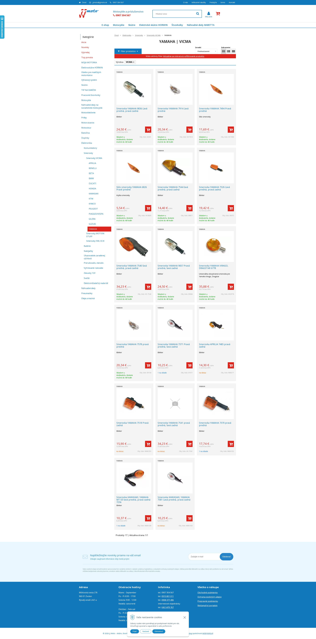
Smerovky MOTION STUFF (95, 235)
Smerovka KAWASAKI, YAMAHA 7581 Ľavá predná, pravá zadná (174, 498)
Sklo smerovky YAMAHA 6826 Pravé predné (131, 188)
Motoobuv (86, 127)
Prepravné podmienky (208, 601)
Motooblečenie (88, 112)
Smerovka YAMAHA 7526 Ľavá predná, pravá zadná (214, 188)
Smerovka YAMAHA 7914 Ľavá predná (173, 109)
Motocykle (118, 24)
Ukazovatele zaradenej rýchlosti (94, 257)
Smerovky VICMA (153, 35)
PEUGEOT (93, 208)
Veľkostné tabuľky (199, 2)
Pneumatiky (86, 293)
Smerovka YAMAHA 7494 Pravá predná (215, 109)
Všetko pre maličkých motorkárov (91, 74)
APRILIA (92, 163)
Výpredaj (85, 52)
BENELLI (93, 168)
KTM (91, 198)
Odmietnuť (159, 631)
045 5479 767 (168, 607)
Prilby (84, 117)
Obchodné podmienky (208, 592)
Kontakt (232, 2)
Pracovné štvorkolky (90, 95)
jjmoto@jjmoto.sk (99, 2)
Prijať (135, 631)
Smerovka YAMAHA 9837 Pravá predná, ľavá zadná (174, 267)
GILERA (92, 219)
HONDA (92, 188)
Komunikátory (90, 148)
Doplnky (85, 138)
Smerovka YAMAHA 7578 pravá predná (132, 345)
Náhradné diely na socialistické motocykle (91, 106)
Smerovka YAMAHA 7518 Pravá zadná (132, 424)
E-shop (105, 24)
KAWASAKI (94, 193)
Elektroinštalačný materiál (96, 283)
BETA (91, 173)
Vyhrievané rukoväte (93, 268)
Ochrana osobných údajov (210, 597)
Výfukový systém (89, 80)
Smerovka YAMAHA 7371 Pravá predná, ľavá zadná (174, 345)
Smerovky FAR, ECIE (95, 241)
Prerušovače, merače (93, 263)
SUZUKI (92, 224)
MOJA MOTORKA (89, 62)
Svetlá (86, 278)
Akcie (83, 42)
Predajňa (213, 2)
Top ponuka (87, 57)
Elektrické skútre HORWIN (153, 24)
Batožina (85, 132)
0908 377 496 (168, 600)
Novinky (85, 47)
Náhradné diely (88, 288)
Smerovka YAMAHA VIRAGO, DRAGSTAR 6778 (213, 267)
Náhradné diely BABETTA (200, 24)
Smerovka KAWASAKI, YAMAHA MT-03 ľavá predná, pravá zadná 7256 (133, 500)
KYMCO (92, 203)
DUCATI (92, 183)
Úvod (84, 2)
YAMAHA (93, 229)
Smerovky (139, 35)
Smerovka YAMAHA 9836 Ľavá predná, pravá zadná (131, 109)
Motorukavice (87, 122)
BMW (91, 178)
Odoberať (226, 557)
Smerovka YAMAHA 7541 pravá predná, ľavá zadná (174, 424)
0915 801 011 (168, 596)
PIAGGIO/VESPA (96, 214)
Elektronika (126, 35)
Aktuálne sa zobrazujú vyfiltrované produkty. (184, 56)
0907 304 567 (118, 2)
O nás (185, 2)
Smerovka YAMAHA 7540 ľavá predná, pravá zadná (131, 267)
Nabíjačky (88, 251)
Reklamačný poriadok (207, 605)
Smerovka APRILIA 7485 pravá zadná (214, 345)
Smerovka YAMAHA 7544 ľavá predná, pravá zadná (173, 188)
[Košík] (218, 13)
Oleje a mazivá (88, 298)
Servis (222, 2)
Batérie (87, 246)
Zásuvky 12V (89, 273)
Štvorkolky (177, 24)
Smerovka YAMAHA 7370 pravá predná (215, 424)
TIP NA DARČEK (88, 90)
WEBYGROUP (207, 633)
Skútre (131, 24)
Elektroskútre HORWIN (92, 67)
